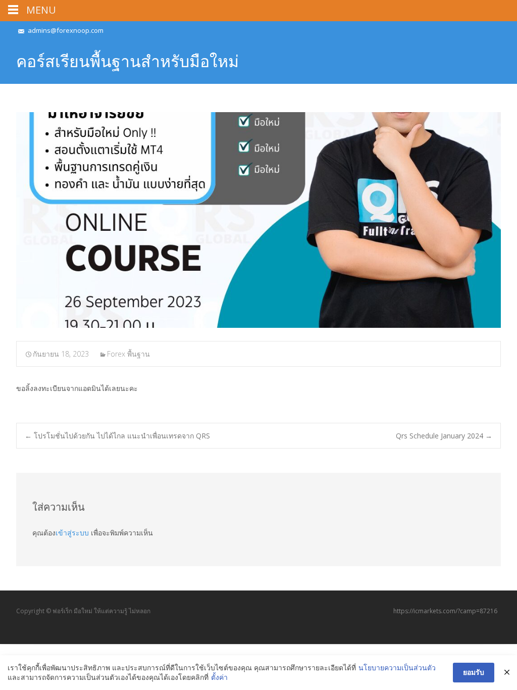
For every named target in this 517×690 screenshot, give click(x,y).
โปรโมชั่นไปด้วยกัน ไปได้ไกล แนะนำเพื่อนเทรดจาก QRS (117, 435)
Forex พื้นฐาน (128, 354)
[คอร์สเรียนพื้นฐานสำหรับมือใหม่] (258, 220)
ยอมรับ (473, 672)
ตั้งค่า (219, 677)
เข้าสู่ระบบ (72, 532)
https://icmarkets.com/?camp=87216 (445, 611)
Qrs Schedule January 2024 (444, 435)
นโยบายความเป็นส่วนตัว (397, 667)
